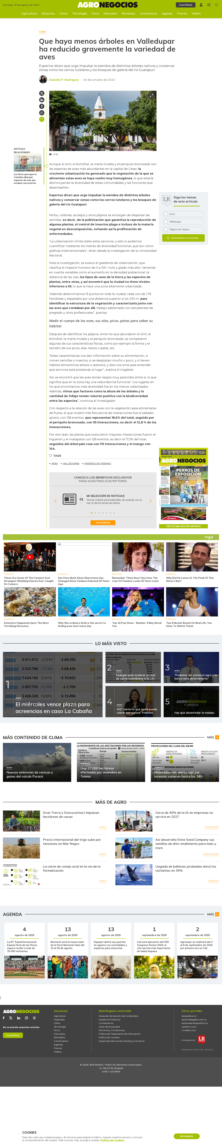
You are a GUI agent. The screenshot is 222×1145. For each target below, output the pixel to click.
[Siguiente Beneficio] (150, 501)
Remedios (128, 13)
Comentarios (148, 13)
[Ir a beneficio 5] (106, 513)
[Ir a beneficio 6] (110, 513)
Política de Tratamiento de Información (120, 1034)
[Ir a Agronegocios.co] (21, 1011)
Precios (182, 13)
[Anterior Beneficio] (55, 501)
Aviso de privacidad (109, 1026)
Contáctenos (106, 1023)
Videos (196, 13)
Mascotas (48, 13)
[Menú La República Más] (208, 4)
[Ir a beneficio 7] (114, 513)
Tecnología (79, 13)
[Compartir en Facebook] (41, 106)
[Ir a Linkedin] (18, 1017)
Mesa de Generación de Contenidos (118, 1016)
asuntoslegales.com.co (194, 1019)
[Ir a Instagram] (26, 1017)
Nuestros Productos (109, 1019)
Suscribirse (13, 1035)
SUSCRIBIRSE (103, 522)
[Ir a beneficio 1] (91, 513)
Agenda (167, 13)
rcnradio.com (189, 1030)
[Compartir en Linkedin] (41, 99)
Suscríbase (185, 4)
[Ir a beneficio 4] (103, 513)
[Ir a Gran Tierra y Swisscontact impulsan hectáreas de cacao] (21, 821)
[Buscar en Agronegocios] (216, 5)
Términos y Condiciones (112, 1030)
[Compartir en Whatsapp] (41, 112)
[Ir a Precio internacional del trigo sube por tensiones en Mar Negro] (21, 847)
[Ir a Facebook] (3, 1017)
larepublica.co (189, 1016)
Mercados (110, 13)
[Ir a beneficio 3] (99, 513)
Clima (63, 13)
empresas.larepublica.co (195, 1023)
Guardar (41, 119)
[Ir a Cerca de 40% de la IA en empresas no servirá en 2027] (134, 821)
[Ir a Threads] (34, 1017)
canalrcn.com (189, 1026)
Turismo (213, 880)
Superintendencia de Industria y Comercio (122, 1041)
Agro (102, 827)
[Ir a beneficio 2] (95, 513)
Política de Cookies (109, 1037)
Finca (95, 13)
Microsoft (212, 827)
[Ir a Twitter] (10, 1017)
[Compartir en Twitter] (41, 93)
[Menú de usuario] (201, 5)
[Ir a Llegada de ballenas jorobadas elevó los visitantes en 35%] (134, 874)
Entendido (186, 1136)
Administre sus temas (184, 237)
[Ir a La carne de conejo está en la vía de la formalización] (21, 874)
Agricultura (29, 13)
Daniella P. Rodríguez (64, 80)
